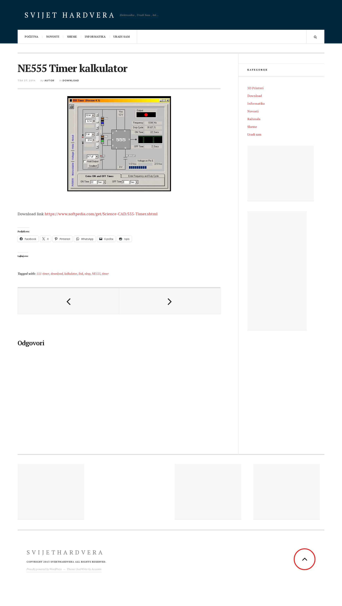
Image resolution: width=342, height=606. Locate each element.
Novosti (52, 36)
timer (105, 274)
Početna (31, 36)
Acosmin (96, 569)
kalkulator (70, 274)
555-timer (43, 274)
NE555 (96, 274)
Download (71, 80)
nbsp (87, 274)
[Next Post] (169, 301)
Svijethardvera (65, 552)
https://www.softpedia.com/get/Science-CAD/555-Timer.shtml (101, 213)
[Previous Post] (68, 301)
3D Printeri (255, 88)
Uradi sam (121, 36)
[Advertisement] (280, 173)
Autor (49, 80)
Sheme (72, 36)
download (57, 274)
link (81, 274)
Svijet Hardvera (70, 15)
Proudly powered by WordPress (44, 569)
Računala (253, 119)
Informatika (95, 36)
